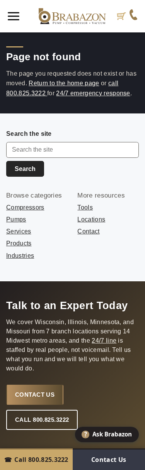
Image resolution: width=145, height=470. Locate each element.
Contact (88, 231)
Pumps (16, 219)
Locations (91, 219)
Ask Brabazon (108, 434)
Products (19, 243)
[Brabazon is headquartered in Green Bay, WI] (133, 16)
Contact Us (35, 394)
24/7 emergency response (93, 93)
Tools (85, 207)
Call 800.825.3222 (42, 419)
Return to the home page (64, 83)
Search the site (29, 133)
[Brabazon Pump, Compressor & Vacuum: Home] (72, 16)
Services (18, 231)
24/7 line (104, 340)
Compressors (25, 207)
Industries (20, 255)
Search (25, 169)
